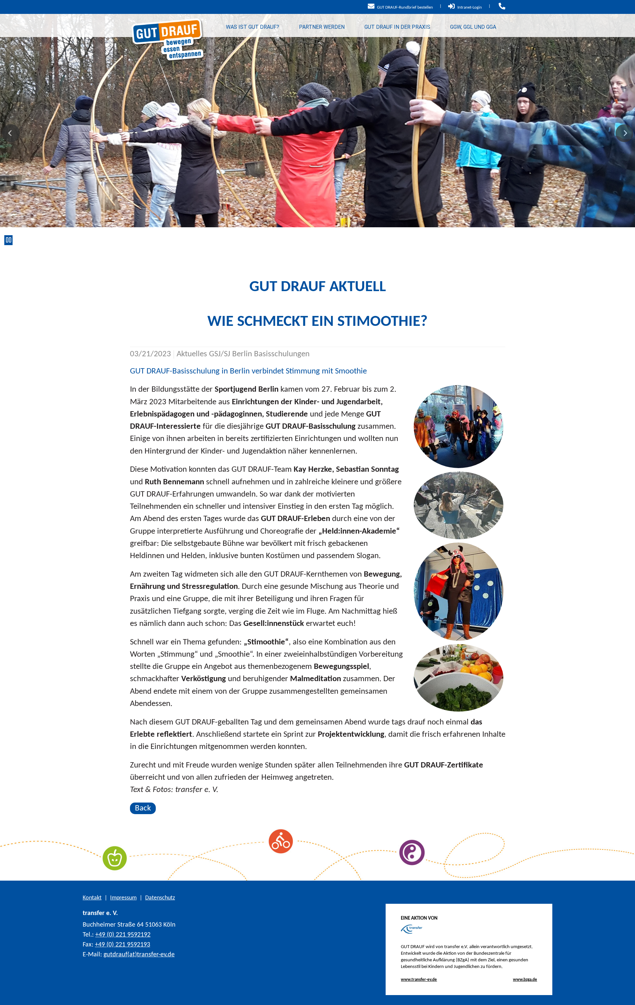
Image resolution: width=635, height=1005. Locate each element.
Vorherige (11, 133)
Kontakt (92, 898)
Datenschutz (160, 898)
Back (143, 808)
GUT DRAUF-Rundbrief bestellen (404, 7)
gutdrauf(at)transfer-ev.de (139, 954)
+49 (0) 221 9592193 (122, 944)
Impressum (123, 898)
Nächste (624, 133)
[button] (624, 995)
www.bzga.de (525, 980)
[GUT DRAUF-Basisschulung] (458, 426)
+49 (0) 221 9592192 (122, 935)
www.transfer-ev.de (419, 980)
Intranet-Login (469, 7)
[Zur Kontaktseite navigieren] (501, 7)
